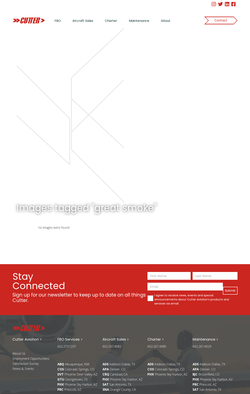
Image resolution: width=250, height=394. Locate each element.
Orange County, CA (119, 389)
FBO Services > (70, 339)
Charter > (155, 339)
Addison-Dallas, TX (119, 364)
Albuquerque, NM (73, 364)
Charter (111, 21)
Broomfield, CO (206, 374)
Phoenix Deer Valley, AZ (77, 374)
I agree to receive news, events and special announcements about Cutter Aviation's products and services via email (191, 299)
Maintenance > (205, 339)
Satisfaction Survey (25, 363)
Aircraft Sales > (116, 339)
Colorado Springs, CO (75, 369)
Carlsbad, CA (115, 374)
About (165, 21)
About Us (18, 353)
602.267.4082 (112, 346)
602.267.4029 (202, 346)
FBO (57, 21)
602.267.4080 (156, 346)
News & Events (23, 369)
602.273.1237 (66, 346)
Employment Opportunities (30, 358)
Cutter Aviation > (27, 339)
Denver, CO (114, 369)
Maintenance (139, 21)
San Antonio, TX (117, 384)
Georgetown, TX (72, 379)
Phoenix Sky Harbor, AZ (77, 384)
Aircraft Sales (82, 21)
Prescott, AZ (69, 389)
